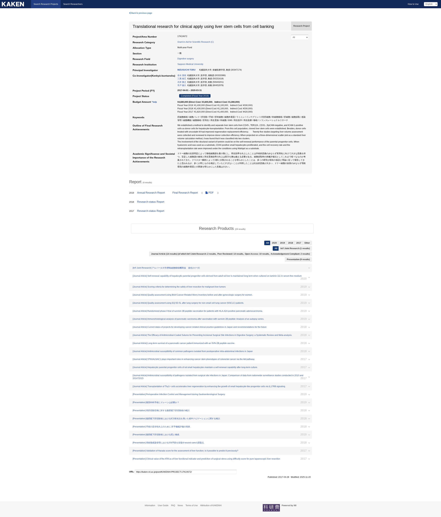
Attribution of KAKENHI (211, 505)
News (180, 505)
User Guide (163, 505)
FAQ (173, 505)
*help (154, 102)
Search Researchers (73, 4)
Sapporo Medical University (190, 64)
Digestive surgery (185, 58)
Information (150, 505)
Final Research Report (185, 192)
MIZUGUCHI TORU (186, 70)
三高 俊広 (181, 78)
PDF (211, 192)
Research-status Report (150, 201)
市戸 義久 (181, 85)
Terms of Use (192, 505)
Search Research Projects (46, 4)
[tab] (222, 228)
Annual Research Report (151, 192)
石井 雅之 (181, 82)
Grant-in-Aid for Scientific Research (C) (195, 42)
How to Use (413, 4)
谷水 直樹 (181, 75)
